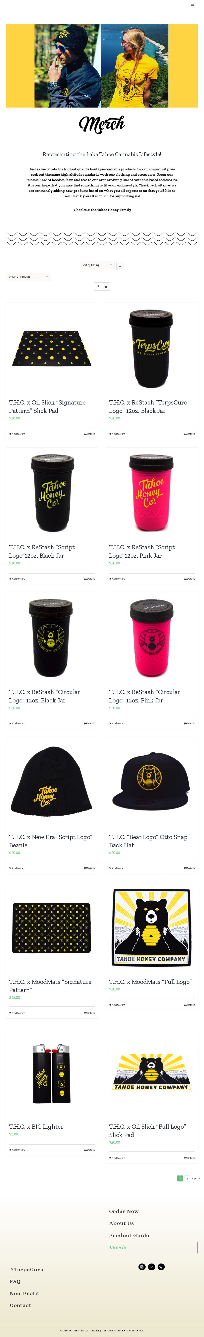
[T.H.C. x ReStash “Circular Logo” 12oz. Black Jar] (52, 638)
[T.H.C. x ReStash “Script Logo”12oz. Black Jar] (52, 493)
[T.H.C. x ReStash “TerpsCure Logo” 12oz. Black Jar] (152, 348)
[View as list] (106, 286)
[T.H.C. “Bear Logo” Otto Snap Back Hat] (152, 783)
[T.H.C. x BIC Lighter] (52, 1073)
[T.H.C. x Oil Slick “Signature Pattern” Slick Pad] (52, 348)
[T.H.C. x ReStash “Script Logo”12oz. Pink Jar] (152, 493)
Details (91, 434)
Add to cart (18, 434)
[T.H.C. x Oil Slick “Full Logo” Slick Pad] (152, 1073)
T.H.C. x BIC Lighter (36, 1126)
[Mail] (151, 1267)
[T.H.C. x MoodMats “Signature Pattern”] (52, 928)
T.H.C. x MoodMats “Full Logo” (150, 981)
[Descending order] (120, 266)
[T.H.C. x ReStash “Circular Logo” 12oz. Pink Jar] (152, 638)
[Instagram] (142, 1267)
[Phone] (161, 1267)
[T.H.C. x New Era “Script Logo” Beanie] (52, 783)
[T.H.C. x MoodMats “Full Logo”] (152, 928)
